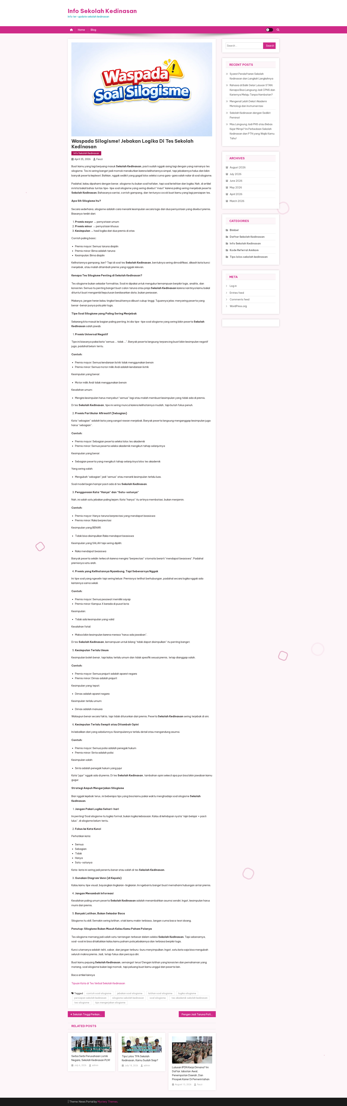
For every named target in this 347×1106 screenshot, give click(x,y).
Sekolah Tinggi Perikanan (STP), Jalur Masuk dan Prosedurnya (89, 1014)
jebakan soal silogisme (129, 993)
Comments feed (239, 299)
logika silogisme (187, 993)
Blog (93, 29)
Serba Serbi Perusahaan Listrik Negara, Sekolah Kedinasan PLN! (90, 1058)
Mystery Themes (107, 1101)
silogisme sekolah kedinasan (128, 997)
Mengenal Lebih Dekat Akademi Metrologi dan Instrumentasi (248, 104)
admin (95, 1065)
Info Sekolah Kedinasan (102, 10)
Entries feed (237, 292)
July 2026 (235, 174)
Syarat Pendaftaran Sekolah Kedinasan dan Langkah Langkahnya (251, 76)
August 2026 (238, 167)
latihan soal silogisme (160, 993)
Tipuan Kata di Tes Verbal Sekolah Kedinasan (98, 983)
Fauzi (99, 159)
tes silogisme (81, 1002)
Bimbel (234, 230)
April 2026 (236, 194)
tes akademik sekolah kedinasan (189, 997)
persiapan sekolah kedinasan (90, 997)
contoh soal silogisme (98, 993)
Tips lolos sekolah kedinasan (249, 256)
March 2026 (237, 201)
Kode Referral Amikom (244, 250)
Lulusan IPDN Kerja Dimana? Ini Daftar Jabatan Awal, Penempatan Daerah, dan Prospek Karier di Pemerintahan (190, 1073)
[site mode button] (269, 30)
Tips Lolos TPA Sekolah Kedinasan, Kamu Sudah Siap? (140, 1058)
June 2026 (236, 180)
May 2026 (236, 187)
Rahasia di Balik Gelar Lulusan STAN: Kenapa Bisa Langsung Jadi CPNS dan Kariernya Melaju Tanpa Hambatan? (252, 90)
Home (81, 29)
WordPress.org (238, 306)
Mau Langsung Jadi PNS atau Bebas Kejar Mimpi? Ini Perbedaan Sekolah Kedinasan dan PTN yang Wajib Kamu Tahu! (252, 131)
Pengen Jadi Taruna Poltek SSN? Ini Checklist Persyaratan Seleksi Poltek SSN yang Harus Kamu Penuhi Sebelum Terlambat (199, 1014)
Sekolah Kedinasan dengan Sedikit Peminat (250, 115)
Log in (233, 286)
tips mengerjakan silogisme (110, 1002)
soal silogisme (158, 997)
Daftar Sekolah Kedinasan (247, 236)
